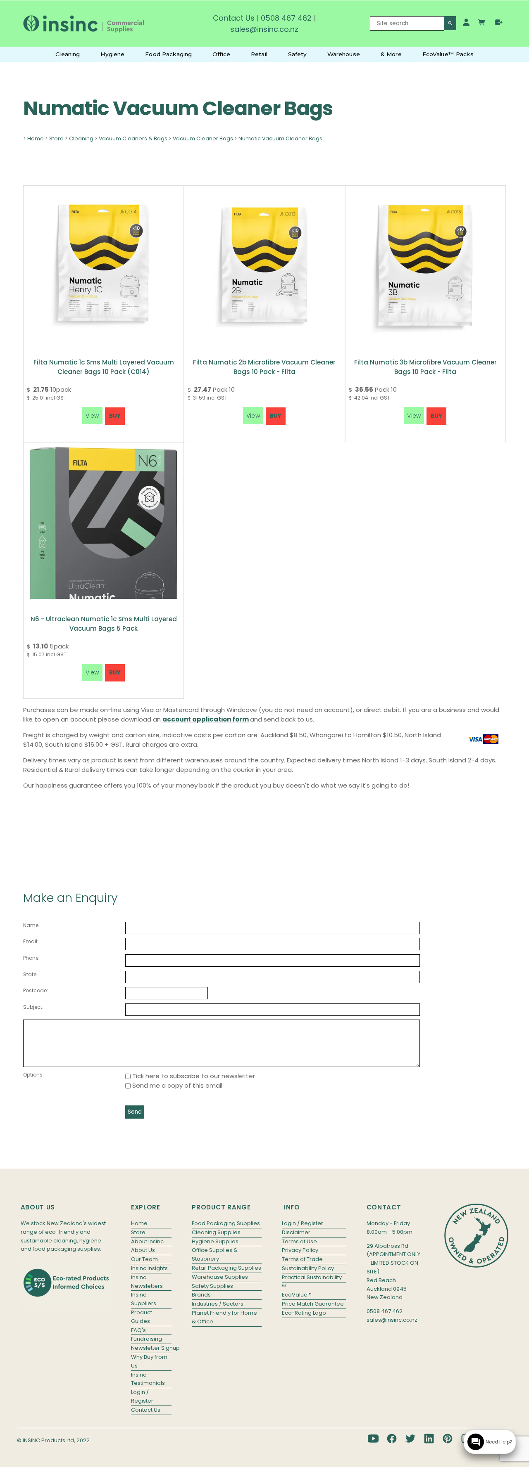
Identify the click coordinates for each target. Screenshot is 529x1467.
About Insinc (147, 1241)
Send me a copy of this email (176, 1085)
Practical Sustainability (312, 1277)
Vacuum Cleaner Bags (203, 138)
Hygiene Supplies (215, 1241)
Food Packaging (168, 54)
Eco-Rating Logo (304, 1313)
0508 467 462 (286, 18)
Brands (201, 1295)
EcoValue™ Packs (448, 54)
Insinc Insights (149, 1268)
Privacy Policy (300, 1250)
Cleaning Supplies (216, 1232)
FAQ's (138, 1330)
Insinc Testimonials (148, 1379)
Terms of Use (299, 1241)
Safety (297, 54)
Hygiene (112, 54)
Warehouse (343, 54)
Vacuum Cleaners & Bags (133, 138)
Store (56, 138)
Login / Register (142, 1396)
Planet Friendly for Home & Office (224, 1317)
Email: (30, 941)
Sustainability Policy (308, 1268)
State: (30, 974)
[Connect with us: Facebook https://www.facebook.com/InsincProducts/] (391, 1438)
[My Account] (466, 22)
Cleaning (67, 54)
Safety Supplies (212, 1286)
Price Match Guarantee (313, 1304)
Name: (31, 925)
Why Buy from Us (149, 1361)
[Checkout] (499, 22)
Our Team (144, 1259)
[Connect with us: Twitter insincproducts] (410, 1438)
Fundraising (146, 1339)
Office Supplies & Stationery (215, 1254)
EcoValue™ (297, 1295)
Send (135, 1112)
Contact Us (234, 18)
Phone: (31, 957)
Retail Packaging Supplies (226, 1268)
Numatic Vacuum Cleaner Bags (280, 138)
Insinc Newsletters (147, 1281)
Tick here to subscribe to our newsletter (193, 1076)
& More (391, 54)
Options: (33, 1074)
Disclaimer (296, 1232)
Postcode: (35, 990)
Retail (259, 54)
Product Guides (141, 1316)
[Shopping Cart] (482, 23)
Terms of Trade (302, 1259)
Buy (115, 416)
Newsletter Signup (151, 1348)
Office (221, 54)
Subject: (33, 1006)
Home (35, 138)
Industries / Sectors (217, 1304)
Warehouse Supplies (220, 1277)
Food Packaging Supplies (226, 1223)
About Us (143, 1250)
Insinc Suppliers (143, 1299)
